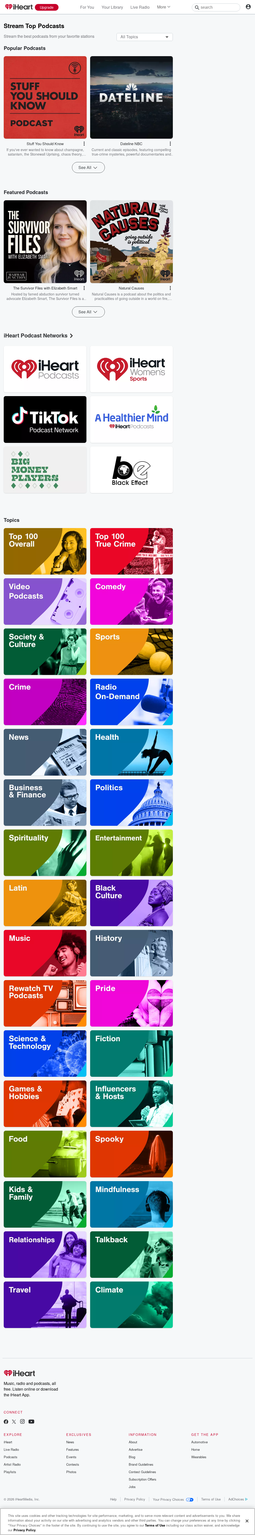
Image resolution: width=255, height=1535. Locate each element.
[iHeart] (19, 7)
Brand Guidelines (141, 1464)
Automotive (199, 1442)
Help (113, 1499)
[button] (84, 144)
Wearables (198, 1456)
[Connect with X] (14, 1422)
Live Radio (140, 7)
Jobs (132, 1486)
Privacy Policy (134, 1499)
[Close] (247, 1520)
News (70, 1442)
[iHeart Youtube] (31, 1422)
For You (87, 7)
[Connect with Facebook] (6, 1422)
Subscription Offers (142, 1479)
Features (72, 1449)
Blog (132, 1456)
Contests (72, 1464)
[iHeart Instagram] (22, 1422)
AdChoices (236, 1499)
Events (71, 1456)
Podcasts (10, 1456)
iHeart (8, 1442)
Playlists (10, 1471)
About (133, 1442)
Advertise (135, 1449)
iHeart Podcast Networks (35, 335)
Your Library (112, 7)
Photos (71, 1471)
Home (195, 1449)
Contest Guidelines (142, 1471)
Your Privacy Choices (168, 1499)
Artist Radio (12, 1464)
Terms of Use (211, 1499)
